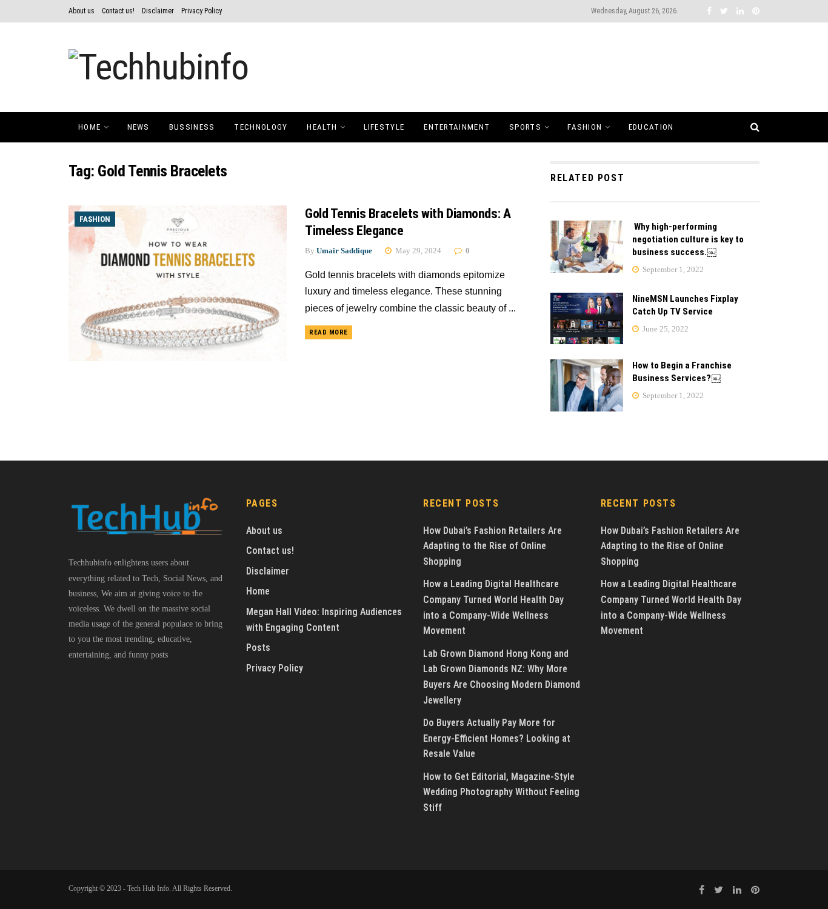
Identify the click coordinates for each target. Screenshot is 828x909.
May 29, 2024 (417, 250)
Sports (525, 127)
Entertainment (457, 127)
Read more (328, 332)
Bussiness (192, 127)
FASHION (584, 127)
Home (89, 127)
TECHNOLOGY (260, 127)
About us (81, 11)
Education (651, 127)
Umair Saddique (344, 250)
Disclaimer (158, 11)
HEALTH (322, 127)
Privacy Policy (201, 11)
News (138, 127)
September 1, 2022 (672, 269)
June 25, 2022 (665, 328)
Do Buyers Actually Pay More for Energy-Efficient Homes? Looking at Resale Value (496, 738)
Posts (258, 647)
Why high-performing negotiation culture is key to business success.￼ (688, 239)
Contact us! (118, 11)
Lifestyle (384, 127)
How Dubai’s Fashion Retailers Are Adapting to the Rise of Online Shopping (492, 546)
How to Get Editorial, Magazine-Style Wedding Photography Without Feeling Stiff (501, 792)
